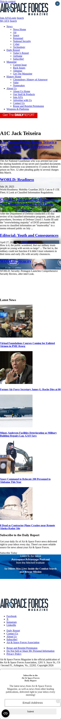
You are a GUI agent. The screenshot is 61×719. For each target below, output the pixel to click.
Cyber (16, 44)
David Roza (26, 157)
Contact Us (19, 103)
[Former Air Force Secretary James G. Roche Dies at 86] (16, 383)
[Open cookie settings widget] (5, 713)
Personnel (18, 38)
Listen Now (30, 577)
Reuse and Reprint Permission (28, 106)
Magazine (12, 61)
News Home (19, 29)
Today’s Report (21, 53)
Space (16, 35)
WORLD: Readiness (17, 179)
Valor (16, 82)
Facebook (12, 616)
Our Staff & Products (24, 94)
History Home (14, 76)
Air (14, 32)
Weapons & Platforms (18, 109)
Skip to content (7, 1)
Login (13, 18)
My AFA (4, 20)
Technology (19, 47)
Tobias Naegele (29, 242)
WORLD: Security (15, 261)
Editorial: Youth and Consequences (29, 235)
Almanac (17, 70)
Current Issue (20, 64)
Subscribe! (18, 59)
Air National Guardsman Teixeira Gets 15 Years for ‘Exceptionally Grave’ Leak (28, 146)
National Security (22, 41)
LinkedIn (11, 625)
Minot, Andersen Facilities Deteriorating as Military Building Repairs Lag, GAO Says (28, 434)
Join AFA (5, 18)
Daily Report (13, 50)
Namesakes (19, 85)
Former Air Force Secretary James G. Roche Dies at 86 (30, 389)
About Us (12, 88)
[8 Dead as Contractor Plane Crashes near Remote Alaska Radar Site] (16, 519)
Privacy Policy (14, 653)
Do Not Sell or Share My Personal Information (30, 651)
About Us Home (21, 91)
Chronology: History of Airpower (30, 79)
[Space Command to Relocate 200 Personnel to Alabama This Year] (16, 472)
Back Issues (19, 67)
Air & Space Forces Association (23, 642)
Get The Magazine (22, 73)
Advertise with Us (22, 100)
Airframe (17, 56)
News (10, 26)
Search (20, 18)
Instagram (12, 622)
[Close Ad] (58, 701)
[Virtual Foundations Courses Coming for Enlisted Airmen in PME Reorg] (16, 336)
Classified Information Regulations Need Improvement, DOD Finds (29, 201)
